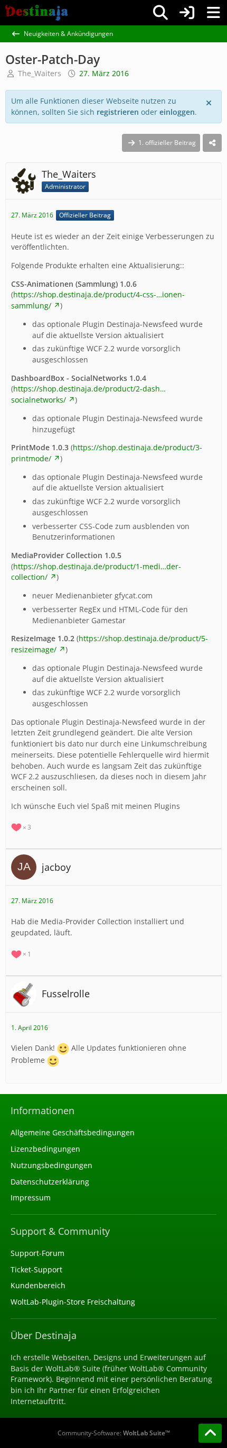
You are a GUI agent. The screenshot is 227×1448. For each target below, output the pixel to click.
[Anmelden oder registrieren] (186, 12)
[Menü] (213, 12)
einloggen (177, 112)
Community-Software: (114, 1432)
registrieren (118, 112)
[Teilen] (212, 143)
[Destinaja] (36, 12)
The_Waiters (39, 73)
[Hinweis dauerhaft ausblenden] (209, 102)
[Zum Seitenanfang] (210, 1433)
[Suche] (160, 12)
